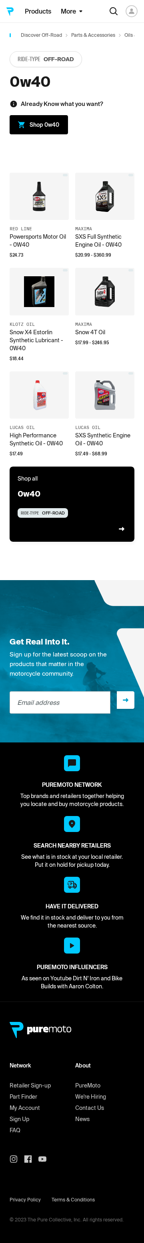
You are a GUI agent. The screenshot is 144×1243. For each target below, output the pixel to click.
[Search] (113, 11)
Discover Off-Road (41, 35)
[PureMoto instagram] (17, 1159)
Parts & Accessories (93, 35)
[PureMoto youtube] (45, 1159)
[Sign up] (125, 700)
